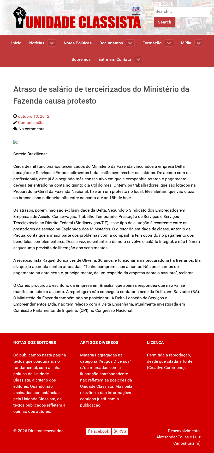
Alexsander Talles (172, 436)
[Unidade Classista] (77, 17)
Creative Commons (165, 367)
